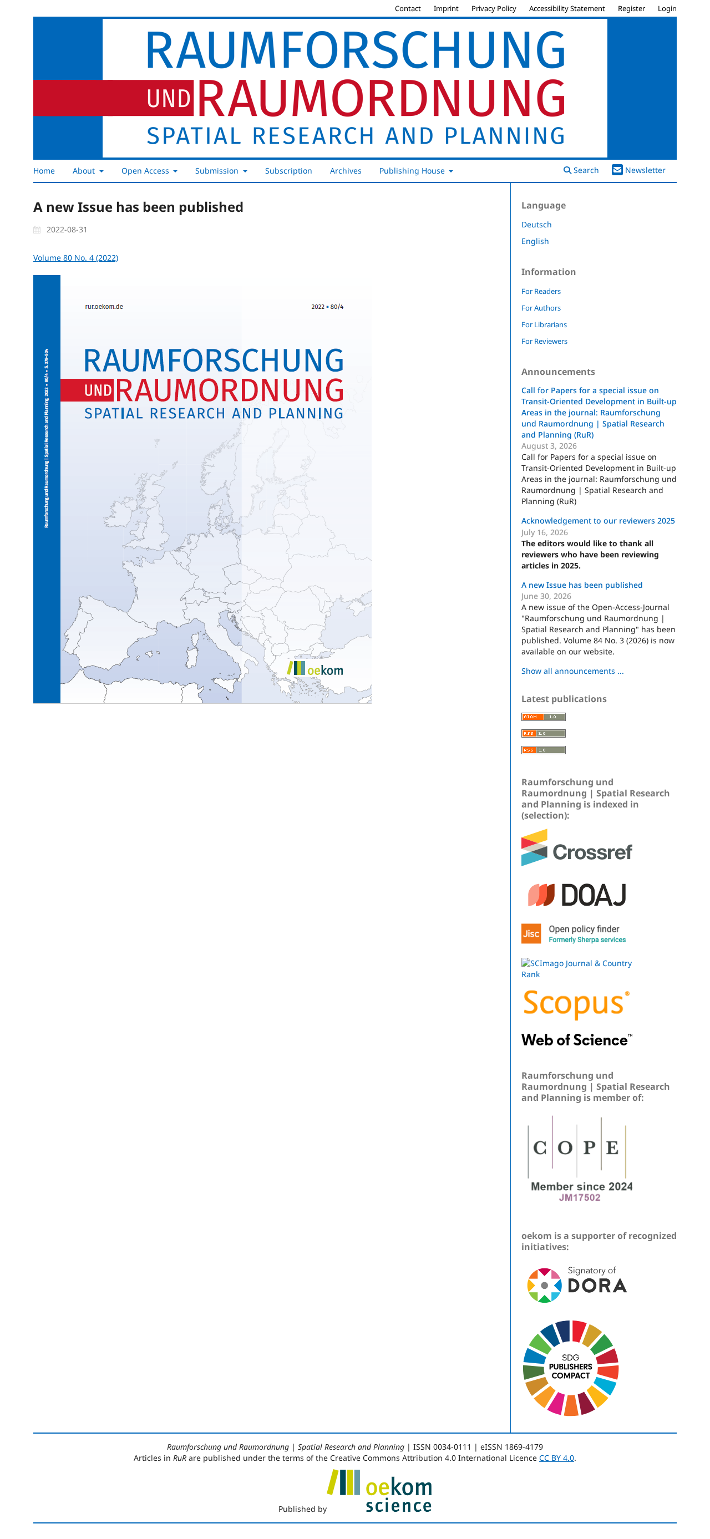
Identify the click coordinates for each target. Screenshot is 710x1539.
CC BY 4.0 (556, 1457)
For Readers (541, 291)
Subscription (288, 170)
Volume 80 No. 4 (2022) (75, 257)
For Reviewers (544, 341)
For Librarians (544, 324)
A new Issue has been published (582, 585)
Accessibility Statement (567, 8)
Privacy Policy (493, 8)
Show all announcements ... (572, 671)
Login (667, 8)
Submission (218, 170)
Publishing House (413, 170)
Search (585, 170)
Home (44, 170)
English (535, 241)
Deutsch (536, 224)
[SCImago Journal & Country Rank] (576, 974)
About (85, 170)
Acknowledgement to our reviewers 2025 (598, 520)
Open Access (146, 170)
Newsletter (645, 170)
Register (631, 8)
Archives (346, 170)
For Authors (541, 308)
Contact (408, 8)
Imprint (446, 8)
